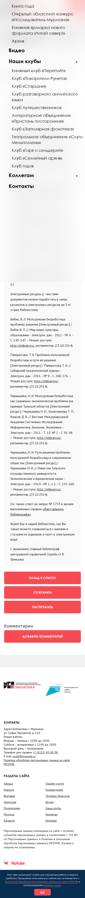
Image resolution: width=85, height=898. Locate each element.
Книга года (23, 5)
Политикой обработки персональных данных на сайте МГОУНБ (41, 881)
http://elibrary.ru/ (22, 345)
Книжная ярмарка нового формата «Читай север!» (38, 30)
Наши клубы (25, 61)
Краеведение (54, 790)
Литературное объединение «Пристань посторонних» (41, 118)
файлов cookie (52, 885)
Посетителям (12, 808)
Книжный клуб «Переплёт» (39, 70)
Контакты (21, 186)
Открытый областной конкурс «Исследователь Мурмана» (42, 16)
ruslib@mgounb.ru (24, 756)
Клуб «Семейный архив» (37, 157)
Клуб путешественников (36, 107)
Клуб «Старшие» (29, 86)
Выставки (9, 796)
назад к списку (42, 578)
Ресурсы (9, 814)
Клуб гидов (23, 165)
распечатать (42, 607)
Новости (9, 790)
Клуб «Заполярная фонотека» (43, 128)
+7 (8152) (45, 752)
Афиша (8, 783)
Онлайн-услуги (55, 783)
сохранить (42, 592)
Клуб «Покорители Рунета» (39, 78)
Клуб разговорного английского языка (45, 96)
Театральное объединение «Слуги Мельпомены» (47, 139)
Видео (17, 50)
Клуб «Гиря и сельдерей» (37, 150)
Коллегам (21, 175)
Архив (18, 40)
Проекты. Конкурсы (58, 796)
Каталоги (9, 820)
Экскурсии (10, 802)
